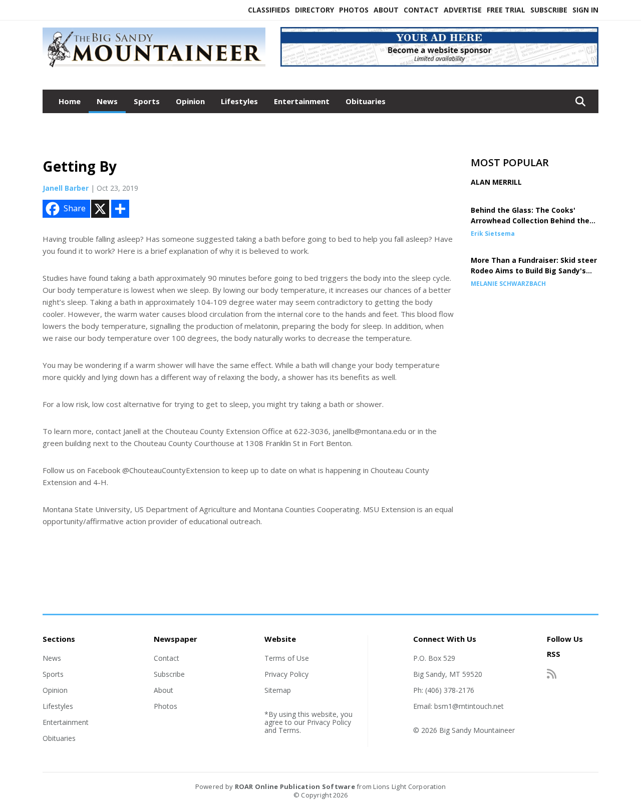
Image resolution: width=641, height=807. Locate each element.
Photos (354, 10)
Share (75, 208)
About (386, 10)
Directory (314, 10)
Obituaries (366, 101)
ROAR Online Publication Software (295, 786)
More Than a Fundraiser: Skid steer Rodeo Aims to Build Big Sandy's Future (534, 270)
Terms (288, 730)
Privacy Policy (286, 674)
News (107, 101)
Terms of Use (286, 658)
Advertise (463, 10)
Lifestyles (239, 101)
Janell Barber (66, 188)
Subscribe (548, 10)
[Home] (154, 67)
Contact (421, 10)
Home (70, 101)
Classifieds (269, 10)
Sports (147, 101)
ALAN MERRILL (496, 182)
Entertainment (302, 101)
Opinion (190, 101)
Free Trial (506, 10)
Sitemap (277, 690)
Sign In (585, 10)
